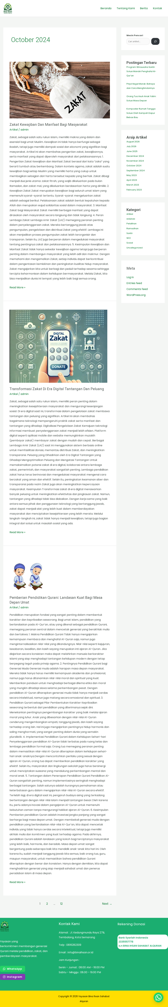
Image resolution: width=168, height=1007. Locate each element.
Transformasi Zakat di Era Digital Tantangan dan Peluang (57, 389)
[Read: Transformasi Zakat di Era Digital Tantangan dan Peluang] (60, 346)
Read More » (17, 287)
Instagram (14, 977)
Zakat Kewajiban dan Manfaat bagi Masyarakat (48, 124)
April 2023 (131, 180)
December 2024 (135, 156)
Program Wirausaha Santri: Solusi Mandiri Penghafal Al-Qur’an (141, 71)
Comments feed (137, 289)
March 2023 (132, 184)
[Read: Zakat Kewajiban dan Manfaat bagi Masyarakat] (60, 90)
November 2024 (135, 160)
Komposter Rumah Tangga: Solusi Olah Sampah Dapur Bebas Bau (141, 113)
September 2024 (135, 170)
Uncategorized (134, 247)
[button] (158, 997)
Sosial (129, 242)
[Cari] (155, 41)
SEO (128, 238)
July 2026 (131, 146)
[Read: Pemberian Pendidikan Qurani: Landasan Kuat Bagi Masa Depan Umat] (60, 572)
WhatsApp (14, 969)
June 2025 (131, 151)
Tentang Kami (126, 8)
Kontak (157, 8)
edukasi (130, 218)
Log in (130, 277)
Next (107, 904)
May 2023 (131, 175)
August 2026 (133, 141)
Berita (144, 8)
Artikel (14, 130)
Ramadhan (132, 228)
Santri (129, 233)
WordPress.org (136, 295)
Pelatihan (131, 223)
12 (61, 904)
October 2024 (133, 165)
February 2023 (134, 189)
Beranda (105, 8)
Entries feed (134, 283)
